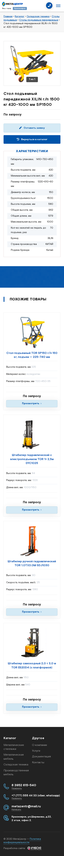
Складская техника (16, 764)
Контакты (38, 762)
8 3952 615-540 (24, 785)
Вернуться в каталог (33, 139)
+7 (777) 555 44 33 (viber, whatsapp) (36, 795)
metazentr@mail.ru (26, 806)
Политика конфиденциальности (22, 840)
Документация (41, 756)
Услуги (36, 751)
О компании (39, 745)
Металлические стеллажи (14, 747)
